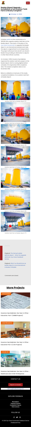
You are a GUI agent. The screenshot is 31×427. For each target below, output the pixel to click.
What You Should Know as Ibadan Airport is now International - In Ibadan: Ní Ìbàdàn (15, 265)
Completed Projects (15, 405)
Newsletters (15, 402)
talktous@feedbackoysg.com (15, 389)
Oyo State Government (8, 45)
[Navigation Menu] (28, 3)
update (8, 39)
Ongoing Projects (15, 403)
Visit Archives (15, 407)
